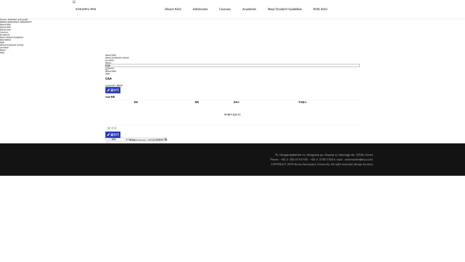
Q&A (2, 52)
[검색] (165, 139)
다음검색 (108, 140)
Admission (200, 9)
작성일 (302, 102)
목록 (113, 128)
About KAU (173, 9)
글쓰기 (114, 90)
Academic (249, 9)
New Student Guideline (285, 9)
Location (4, 47)
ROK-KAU (320, 9)
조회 (235, 102)
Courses (225, 9)
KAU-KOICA (5, 40)
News (3, 50)
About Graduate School (11, 45)
